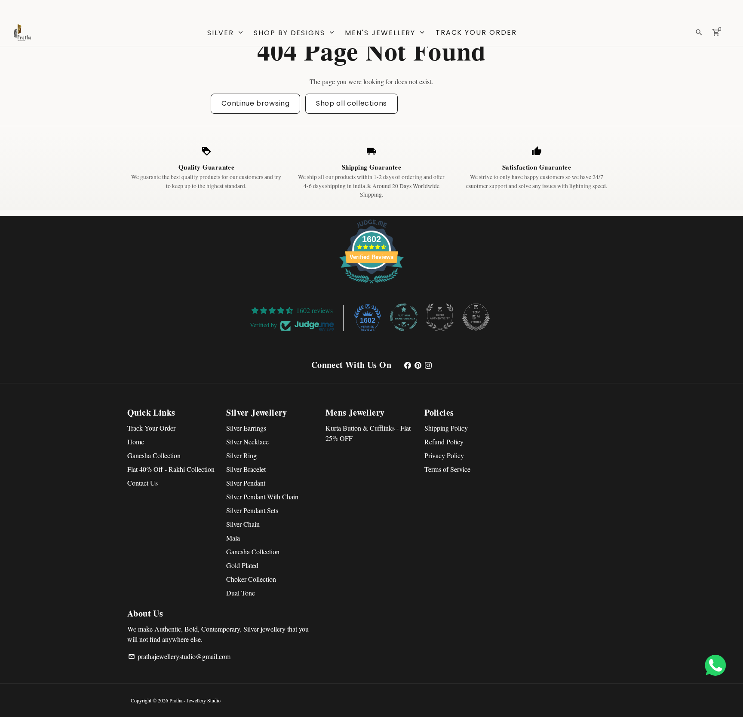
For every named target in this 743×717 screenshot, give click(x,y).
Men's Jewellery (385, 33)
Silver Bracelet (246, 469)
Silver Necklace (247, 441)
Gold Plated (242, 565)
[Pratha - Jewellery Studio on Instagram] (428, 364)
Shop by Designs (295, 33)
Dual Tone (240, 592)
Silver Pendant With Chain (262, 496)
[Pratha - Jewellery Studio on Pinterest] (417, 364)
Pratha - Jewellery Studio (195, 700)
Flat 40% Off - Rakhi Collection (171, 469)
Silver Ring (241, 455)
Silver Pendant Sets (252, 510)
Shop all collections (351, 103)
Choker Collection (251, 578)
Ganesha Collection (154, 455)
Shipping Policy (446, 427)
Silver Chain (243, 524)
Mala (233, 537)
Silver (225, 33)
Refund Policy (444, 441)
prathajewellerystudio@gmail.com (179, 656)
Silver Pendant (245, 482)
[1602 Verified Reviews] (371, 284)
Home (135, 441)
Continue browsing (255, 103)
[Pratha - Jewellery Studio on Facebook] (407, 364)
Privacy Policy (444, 455)
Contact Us (142, 482)
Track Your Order (476, 32)
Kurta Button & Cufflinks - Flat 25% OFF (368, 433)
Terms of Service (447, 469)
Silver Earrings (246, 427)
